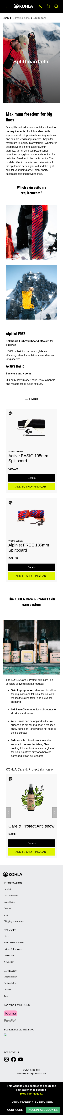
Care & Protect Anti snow (31, 826)
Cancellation (9, 902)
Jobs (6, 996)
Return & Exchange (13, 949)
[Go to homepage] (23, 6)
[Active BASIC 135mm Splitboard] (31, 427)
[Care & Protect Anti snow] (31, 797)
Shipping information (14, 921)
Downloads (9, 955)
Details (31, 478)
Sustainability (10, 983)
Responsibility (10, 977)
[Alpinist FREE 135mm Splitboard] (31, 517)
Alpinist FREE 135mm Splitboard (28, 547)
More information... (31, 1093)
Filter (33, 398)
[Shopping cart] (48, 6)
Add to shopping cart (32, 486)
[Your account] (40, 6)
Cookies (7, 908)
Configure (15, 1110)
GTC (6, 915)
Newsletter (9, 962)
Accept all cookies (43, 1110)
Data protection (11, 895)
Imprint (7, 889)
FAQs (6, 936)
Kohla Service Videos (14, 942)
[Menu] (8, 6)
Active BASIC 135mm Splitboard (28, 458)
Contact (7, 989)
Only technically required (32, 1102)
